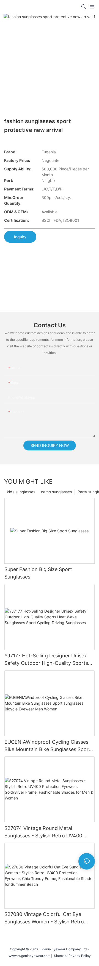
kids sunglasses (21, 491)
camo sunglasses (56, 491)
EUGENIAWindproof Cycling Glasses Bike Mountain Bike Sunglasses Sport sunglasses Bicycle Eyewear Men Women (47, 746)
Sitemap (59, 956)
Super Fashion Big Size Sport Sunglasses (38, 573)
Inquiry (20, 236)
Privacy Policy (79, 956)
